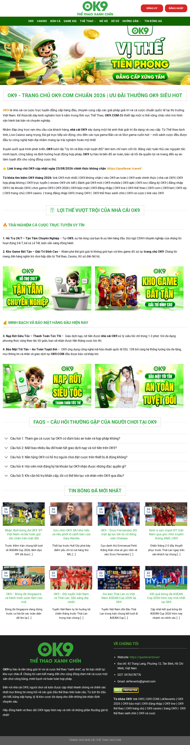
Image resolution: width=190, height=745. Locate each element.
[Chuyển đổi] (6, 439)
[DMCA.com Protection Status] (126, 690)
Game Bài (70, 21)
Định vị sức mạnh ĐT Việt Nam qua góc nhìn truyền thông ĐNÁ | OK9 (166, 534)
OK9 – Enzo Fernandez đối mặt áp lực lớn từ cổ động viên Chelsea (119, 534)
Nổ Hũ (103, 21)
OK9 (31, 21)
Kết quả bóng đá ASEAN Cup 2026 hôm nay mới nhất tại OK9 (166, 598)
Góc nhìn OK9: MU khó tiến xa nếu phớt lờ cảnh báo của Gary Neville (71, 534)
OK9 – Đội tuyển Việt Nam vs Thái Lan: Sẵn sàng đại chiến (71, 598)
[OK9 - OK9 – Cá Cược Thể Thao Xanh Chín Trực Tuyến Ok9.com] (95, 8)
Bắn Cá (55, 21)
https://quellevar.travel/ (145, 657)
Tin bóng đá (153, 21)
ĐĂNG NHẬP (176, 8)
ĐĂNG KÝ (152, 8)
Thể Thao (87, 21)
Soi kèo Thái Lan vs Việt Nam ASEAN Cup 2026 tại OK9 (118, 598)
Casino (42, 21)
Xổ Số (115, 21)
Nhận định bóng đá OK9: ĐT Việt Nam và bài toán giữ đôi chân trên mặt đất (23, 534)
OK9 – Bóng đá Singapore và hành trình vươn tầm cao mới (23, 598)
